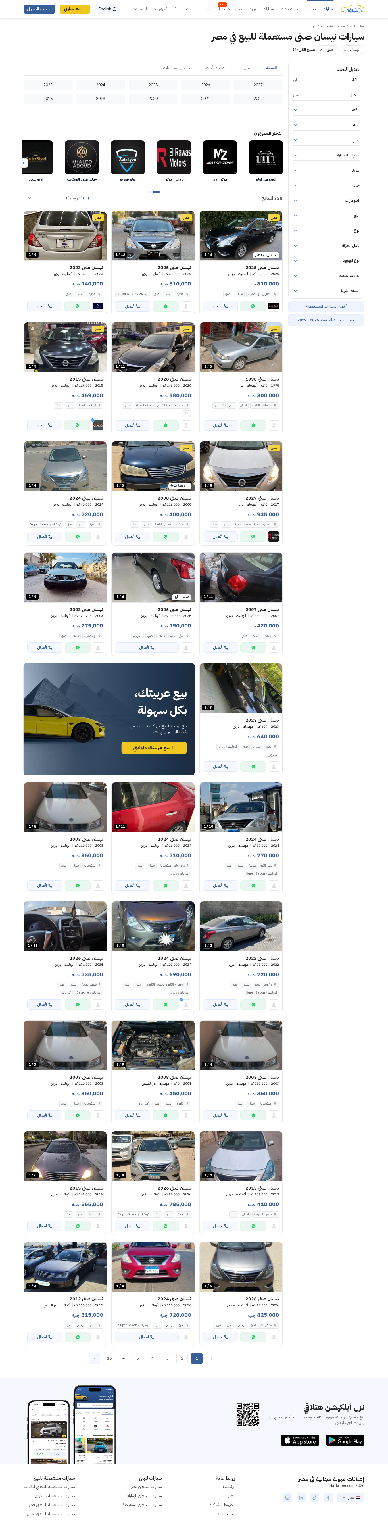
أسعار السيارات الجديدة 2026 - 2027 (326, 320)
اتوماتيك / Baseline (88, 992)
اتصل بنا (228, 1496)
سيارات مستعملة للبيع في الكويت (49, 1487)
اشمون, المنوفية (263, 1214)
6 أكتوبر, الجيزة (88, 405)
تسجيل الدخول (39, 9)
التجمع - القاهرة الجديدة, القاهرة (166, 984)
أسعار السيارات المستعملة (326, 306)
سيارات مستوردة (261, 9)
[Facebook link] (328, 1497)
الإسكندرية (90, 635)
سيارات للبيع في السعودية (142, 1505)
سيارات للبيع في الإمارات (143, 1496)
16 (109, 1358)
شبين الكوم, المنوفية (260, 865)
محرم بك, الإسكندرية (172, 865)
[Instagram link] (287, 1497)
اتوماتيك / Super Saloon (132, 293)
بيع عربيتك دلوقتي (151, 747)
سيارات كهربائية (230, 9)
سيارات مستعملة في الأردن (54, 1496)
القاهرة (181, 293)
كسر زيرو (219, 405)
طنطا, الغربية (89, 984)
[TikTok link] (314, 1497)
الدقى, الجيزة (177, 635)
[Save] (206, 217)
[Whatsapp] (253, 306)
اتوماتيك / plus (227, 746)
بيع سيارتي (72, 9)
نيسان (239, 293)
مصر (351, 1497)
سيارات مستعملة (320, 9)
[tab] (271, 68)
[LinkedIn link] (301, 1497)
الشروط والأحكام (222, 1505)
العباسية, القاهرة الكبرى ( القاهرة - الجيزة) (160, 405)
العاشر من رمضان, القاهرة (170, 524)
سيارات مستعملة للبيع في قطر (52, 1505)
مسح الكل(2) (304, 50)
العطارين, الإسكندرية (260, 293)
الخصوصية (226, 1514)
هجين (218, 1325)
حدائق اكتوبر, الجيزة (261, 1325)
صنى (227, 293)
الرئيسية (229, 1487)
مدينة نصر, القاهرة (262, 405)
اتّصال (217, 306)
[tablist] (153, 68)
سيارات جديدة (290, 9)
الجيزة (93, 524)
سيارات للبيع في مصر (146, 1487)
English (104, 9)
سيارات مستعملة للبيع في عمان (51, 1514)
